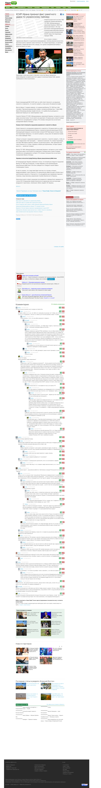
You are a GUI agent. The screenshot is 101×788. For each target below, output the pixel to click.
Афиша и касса (8, 34)
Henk (21, 311)
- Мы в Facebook (66, 767)
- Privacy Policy (65, 770)
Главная (7, 13)
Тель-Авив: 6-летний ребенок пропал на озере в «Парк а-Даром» (75, 155)
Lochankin (68, 178)
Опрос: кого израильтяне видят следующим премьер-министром (33, 614)
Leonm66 (20, 586)
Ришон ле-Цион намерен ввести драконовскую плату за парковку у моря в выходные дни (74, 210)
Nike (21, 458)
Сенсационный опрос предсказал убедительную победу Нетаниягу (74, 206)
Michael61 (27, 320)
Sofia (21, 356)
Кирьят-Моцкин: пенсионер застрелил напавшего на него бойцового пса (75, 224)
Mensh (30, 343)
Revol (19, 552)
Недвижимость (8, 46)
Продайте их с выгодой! (49, 297)
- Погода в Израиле (38, 769)
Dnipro (26, 504)
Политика (30, 7)
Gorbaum (68, 166)
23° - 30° (56, 10)
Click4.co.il (7, 36)
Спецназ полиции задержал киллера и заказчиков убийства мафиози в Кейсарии (74, 179)
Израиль (8, 7)
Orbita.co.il (7, 24)
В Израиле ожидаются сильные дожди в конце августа (33, 631)
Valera (19, 307)
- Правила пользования (68, 772)
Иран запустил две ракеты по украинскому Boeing (28, 200)
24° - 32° (45, 10)
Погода (33, 10)
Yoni (67, 190)
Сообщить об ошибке (59, 246)
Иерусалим (61, 10)
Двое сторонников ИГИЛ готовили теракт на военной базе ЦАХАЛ (79, 31)
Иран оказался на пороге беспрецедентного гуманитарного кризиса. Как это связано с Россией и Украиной (57, 686)
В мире (13, 7)
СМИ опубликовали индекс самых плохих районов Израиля (56, 623)
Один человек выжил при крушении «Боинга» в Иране (29, 211)
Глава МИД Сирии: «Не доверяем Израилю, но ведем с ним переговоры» (57, 695)
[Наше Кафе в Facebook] (61, 14)
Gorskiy (68, 157)
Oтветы (7, 44)
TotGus (19, 468)
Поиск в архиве (8, 17)
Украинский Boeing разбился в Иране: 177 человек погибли (30, 206)
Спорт (64, 7)
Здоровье (58, 7)
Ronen (67, 182)
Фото (52, 7)
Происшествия (45, 7)
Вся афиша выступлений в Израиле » (56, 704)
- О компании (65, 764)
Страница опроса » (71, 148)
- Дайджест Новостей (10, 767)
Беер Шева (73, 10)
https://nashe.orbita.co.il (35, 780)
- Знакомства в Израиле (40, 764)
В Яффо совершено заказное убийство (74, 172)
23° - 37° (80, 10)
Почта (6, 28)
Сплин (49, 707)
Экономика (37, 7)
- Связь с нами (65, 766)
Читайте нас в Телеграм (26, 195)
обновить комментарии (59, 304)
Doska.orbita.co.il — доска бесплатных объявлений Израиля (37, 294)
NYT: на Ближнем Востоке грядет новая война (32, 623)
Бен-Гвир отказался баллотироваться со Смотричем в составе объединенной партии (74, 163)
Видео (6, 52)
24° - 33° (68, 10)
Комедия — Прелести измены (30, 719)
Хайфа (49, 10)
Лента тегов (8, 19)
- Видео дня (8, 766)
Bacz (24, 446)
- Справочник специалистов (12, 769)
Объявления (8, 38)
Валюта (22, 10)
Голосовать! (70, 142)
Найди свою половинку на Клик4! (30, 275)
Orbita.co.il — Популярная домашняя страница (33, 282)
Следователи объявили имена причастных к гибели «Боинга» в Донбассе (34, 209)
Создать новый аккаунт (25, 604)
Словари (7, 26)
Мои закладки (8, 50)
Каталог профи (8, 40)
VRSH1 (24, 316)
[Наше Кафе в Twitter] (63, 14)
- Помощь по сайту (66, 773)
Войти (87, 1)
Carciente (68, 161)
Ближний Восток (21, 7)
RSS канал (7, 21)
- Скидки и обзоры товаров (40, 770)
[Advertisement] (40, 90)
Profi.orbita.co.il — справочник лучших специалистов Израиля (37, 288)
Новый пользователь (81, 1)
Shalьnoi (20, 581)
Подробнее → (51, 279)
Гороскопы (7, 32)
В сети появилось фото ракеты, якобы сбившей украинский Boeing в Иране (34, 204)
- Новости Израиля (10, 764)
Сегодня (7, 15)
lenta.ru (18, 186)
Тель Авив (38, 10)
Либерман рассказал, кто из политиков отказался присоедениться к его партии (75, 74)
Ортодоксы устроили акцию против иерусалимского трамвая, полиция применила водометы (79, 52)
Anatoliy (20, 437)
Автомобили (8, 48)
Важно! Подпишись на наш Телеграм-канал (39, 191)
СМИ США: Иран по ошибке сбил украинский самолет (29, 202)
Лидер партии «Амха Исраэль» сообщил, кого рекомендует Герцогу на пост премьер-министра (75, 220)
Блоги (69, 7)
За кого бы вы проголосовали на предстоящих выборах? (75, 129)
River (26, 348)
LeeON (68, 154)
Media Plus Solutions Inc (25, 784)
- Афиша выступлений (39, 767)
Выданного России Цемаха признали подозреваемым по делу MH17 (32, 208)
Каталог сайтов (8, 42)
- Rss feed (64, 769)
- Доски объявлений (39, 766)
